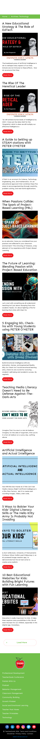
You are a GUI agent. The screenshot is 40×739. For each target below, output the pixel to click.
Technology (7, 717)
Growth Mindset (9, 701)
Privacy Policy (21, 734)
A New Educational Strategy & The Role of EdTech (18, 27)
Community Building (10, 697)
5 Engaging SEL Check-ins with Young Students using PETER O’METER (19, 326)
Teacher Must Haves (10, 709)
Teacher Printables (10, 713)
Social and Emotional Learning (15, 705)
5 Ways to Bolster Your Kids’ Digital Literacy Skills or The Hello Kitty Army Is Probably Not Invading (18, 513)
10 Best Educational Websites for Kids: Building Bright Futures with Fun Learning (18, 579)
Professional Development (13, 673)
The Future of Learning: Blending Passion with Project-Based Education (19, 267)
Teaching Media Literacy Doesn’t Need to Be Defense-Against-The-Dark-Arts (19, 392)
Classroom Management (12, 693)
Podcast (5, 685)
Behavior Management (11, 689)
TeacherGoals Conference (13, 677)
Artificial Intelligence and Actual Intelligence (18, 451)
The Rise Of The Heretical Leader (14, 84)
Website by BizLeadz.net (20, 736)
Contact (30, 734)
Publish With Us (8, 681)
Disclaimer (11, 734)
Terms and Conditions (28, 731)
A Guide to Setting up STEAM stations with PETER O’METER (17, 143)
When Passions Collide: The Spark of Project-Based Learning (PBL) (18, 205)
